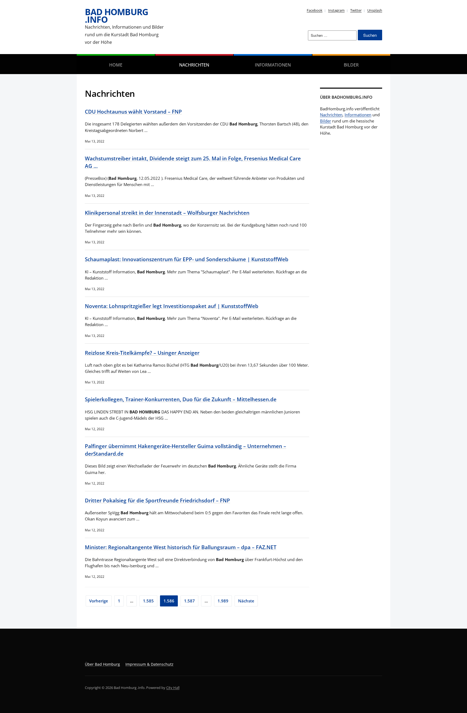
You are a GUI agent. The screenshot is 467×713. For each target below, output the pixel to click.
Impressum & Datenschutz (149, 664)
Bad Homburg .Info (116, 15)
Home (115, 65)
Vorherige (98, 600)
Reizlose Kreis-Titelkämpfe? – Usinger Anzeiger (142, 352)
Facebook (314, 10)
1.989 (223, 600)
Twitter (356, 10)
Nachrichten (194, 65)
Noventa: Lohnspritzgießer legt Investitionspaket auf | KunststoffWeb (171, 306)
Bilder (351, 65)
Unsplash (374, 10)
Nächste (246, 600)
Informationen (273, 65)
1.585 (148, 600)
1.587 (189, 600)
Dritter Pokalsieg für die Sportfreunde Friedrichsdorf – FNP (157, 500)
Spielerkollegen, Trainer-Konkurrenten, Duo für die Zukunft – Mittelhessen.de (180, 399)
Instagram (336, 10)
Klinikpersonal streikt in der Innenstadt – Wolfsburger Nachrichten (167, 212)
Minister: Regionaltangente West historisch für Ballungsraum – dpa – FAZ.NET (180, 547)
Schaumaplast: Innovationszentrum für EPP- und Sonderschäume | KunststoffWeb (186, 259)
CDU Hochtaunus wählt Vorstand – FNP (133, 111)
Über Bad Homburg (102, 664)
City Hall (172, 687)
